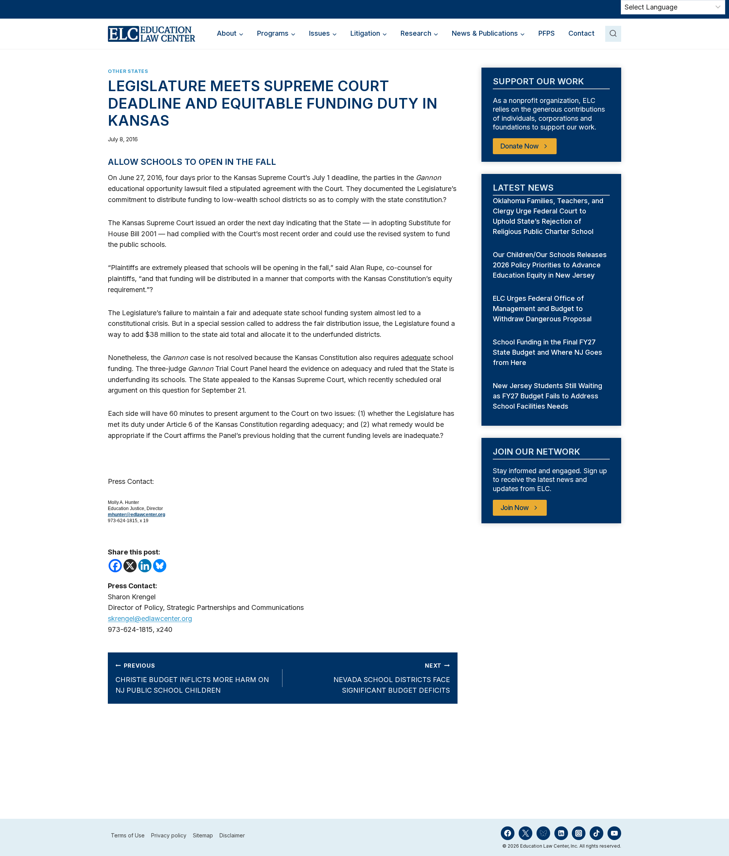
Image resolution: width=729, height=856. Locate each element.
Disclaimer (232, 835)
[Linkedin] (144, 565)
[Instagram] (578, 833)
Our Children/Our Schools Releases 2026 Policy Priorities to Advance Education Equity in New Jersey (550, 265)
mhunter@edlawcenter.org (136, 514)
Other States (128, 71)
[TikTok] (596, 833)
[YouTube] (614, 833)
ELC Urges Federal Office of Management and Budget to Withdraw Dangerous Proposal (543, 308)
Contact (581, 33)
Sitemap (203, 835)
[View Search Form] (613, 34)
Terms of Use (128, 835)
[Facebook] (115, 565)
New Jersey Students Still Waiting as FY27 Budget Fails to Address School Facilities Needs (547, 396)
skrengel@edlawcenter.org (150, 618)
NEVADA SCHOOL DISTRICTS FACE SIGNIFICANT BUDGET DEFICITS (391, 678)
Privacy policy (168, 835)
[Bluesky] (159, 565)
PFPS (546, 33)
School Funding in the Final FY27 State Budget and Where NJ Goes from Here (547, 352)
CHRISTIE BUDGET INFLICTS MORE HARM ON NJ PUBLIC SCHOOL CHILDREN (192, 678)
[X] (130, 565)
